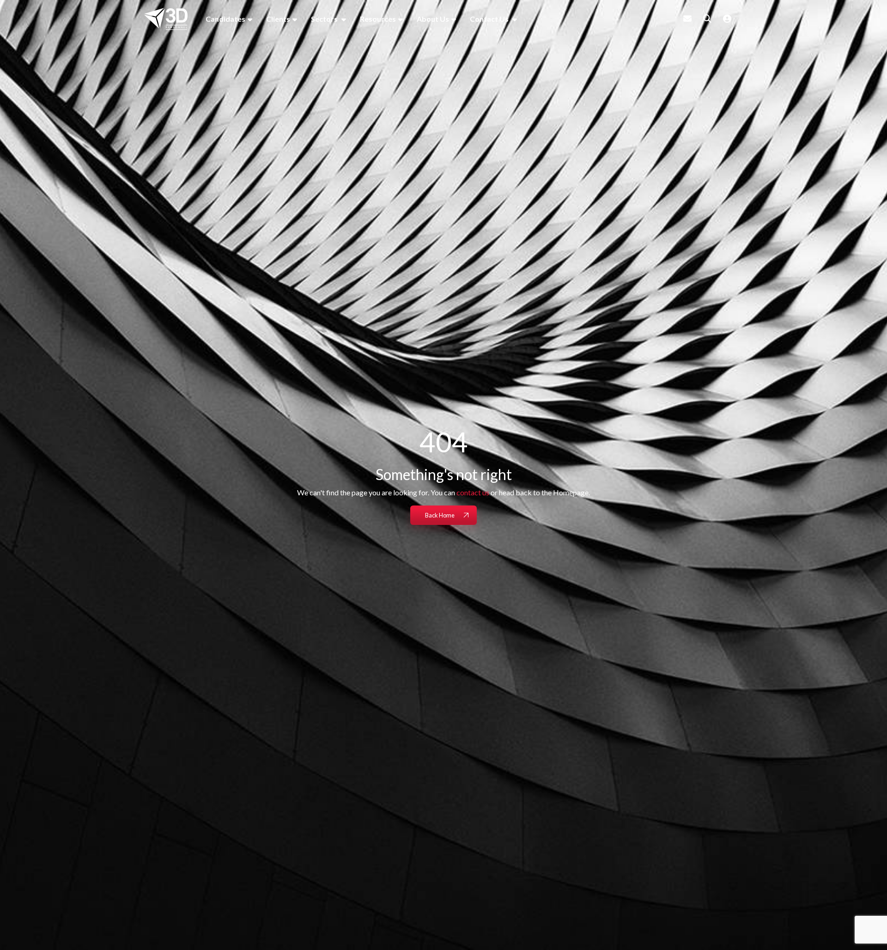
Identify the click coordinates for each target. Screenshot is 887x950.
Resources (378, 18)
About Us (433, 18)
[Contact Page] (687, 18)
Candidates (225, 18)
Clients (278, 18)
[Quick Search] (707, 18)
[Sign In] (727, 18)
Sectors (325, 18)
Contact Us (490, 18)
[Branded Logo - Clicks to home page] (166, 19)
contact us (472, 492)
